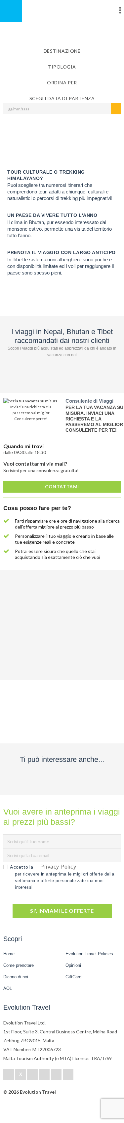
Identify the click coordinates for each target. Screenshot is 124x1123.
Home (9, 953)
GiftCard (73, 976)
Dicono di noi (15, 976)
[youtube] (56, 1074)
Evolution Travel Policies (89, 953)
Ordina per (62, 82)
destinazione (62, 51)
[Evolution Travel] (62, 11)
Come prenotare (18, 965)
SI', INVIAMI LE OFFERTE (62, 910)
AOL (8, 988)
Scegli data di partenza (62, 98)
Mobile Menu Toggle (11, 11)
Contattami (62, 486)
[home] (29, 1111)
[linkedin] (32, 1074)
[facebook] (8, 1074)
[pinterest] (44, 1074)
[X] (20, 1074)
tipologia (62, 67)
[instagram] (68, 1074)
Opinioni (73, 965)
